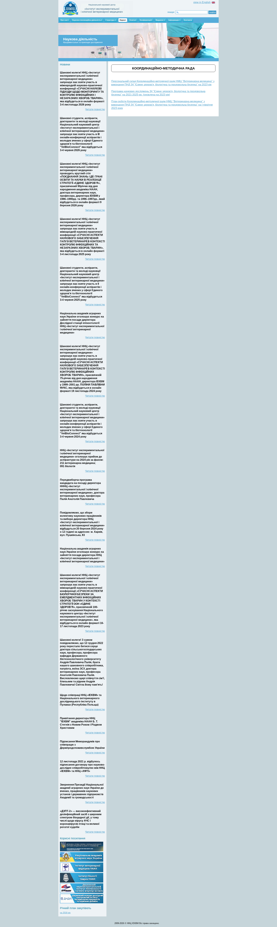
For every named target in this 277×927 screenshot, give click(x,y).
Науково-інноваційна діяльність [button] (86, 20)
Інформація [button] (173, 20)
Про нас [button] (63, 20)
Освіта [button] (132, 20)
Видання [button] (160, 20)
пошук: (171, 12)
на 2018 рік (65, 912)
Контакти (188, 20)
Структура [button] (110, 20)
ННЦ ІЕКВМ (97, 8)
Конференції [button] (145, 20)
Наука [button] (122, 20)
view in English (202, 2)
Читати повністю (95, 109)
